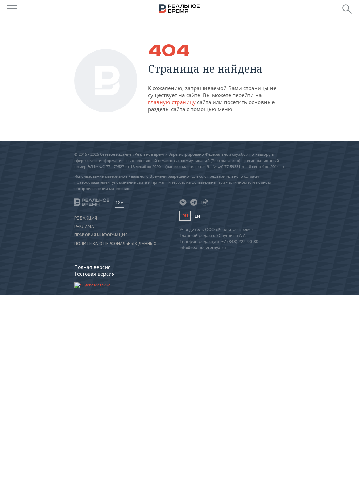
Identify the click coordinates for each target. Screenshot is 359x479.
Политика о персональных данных (115, 243)
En (197, 216)
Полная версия (92, 267)
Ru (185, 215)
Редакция (85, 218)
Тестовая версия (94, 273)
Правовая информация (101, 234)
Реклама (84, 226)
